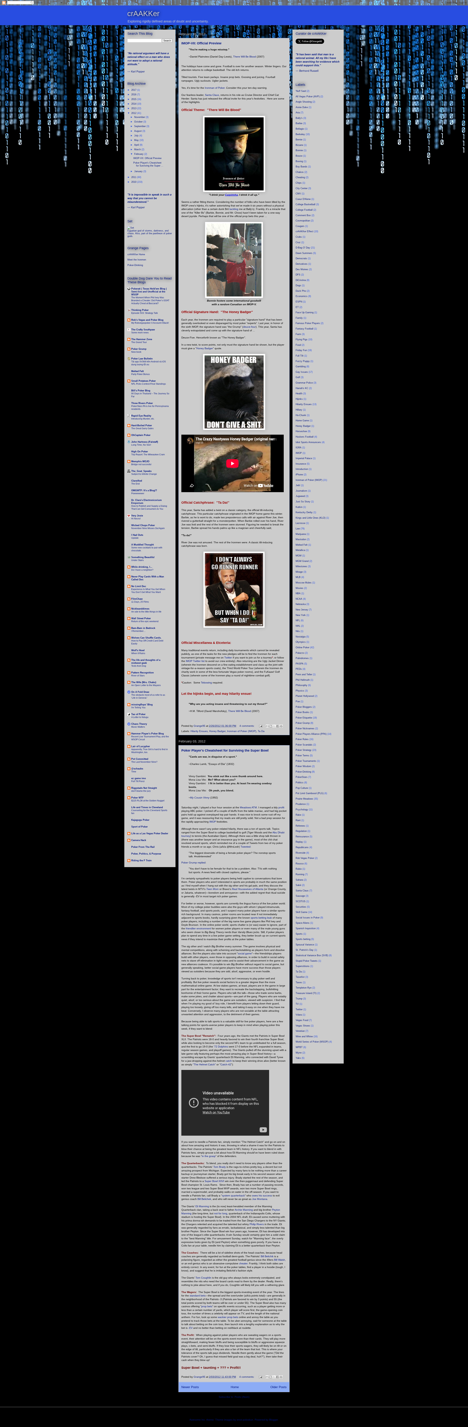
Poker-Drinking (135, 265)
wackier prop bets (228, 1317)
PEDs (299, 669)
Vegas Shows (303, 1025)
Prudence (301, 804)
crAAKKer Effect (304, 231)
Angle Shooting (304, 101)
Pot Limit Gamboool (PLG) (310, 793)
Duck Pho (301, 291)
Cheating (300, 177)
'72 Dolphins (221, 1046)
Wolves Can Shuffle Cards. (146, 637)
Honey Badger (204, 348)
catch (229, 1060)
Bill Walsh (279, 1259)
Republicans (302, 847)
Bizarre (299, 145)
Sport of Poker (139, 826)
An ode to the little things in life (146, 611)
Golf (298, 377)
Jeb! (298, 485)
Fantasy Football (304, 328)
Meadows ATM (248, 807)
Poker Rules (302, 739)
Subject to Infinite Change (144, 474)
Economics (301, 296)
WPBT (299, 1047)
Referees (300, 825)
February (139, 154)
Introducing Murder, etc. (142, 418)
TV (297, 1004)
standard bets (197, 1295)
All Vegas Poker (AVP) (308, 96)
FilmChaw (137, 598)
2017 (134, 90)
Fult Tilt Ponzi (138, 781)
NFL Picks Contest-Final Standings (148, 384)
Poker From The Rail (143, 847)
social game (245, 953)
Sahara (299, 879)
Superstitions (303, 966)
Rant (298, 820)
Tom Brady (219, 1166)
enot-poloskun (245, 1419)
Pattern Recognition (142, 672)
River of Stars (138, 675)
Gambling (301, 366)
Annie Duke (302, 107)
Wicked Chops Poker (143, 525)
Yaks (298, 1058)
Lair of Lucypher (140, 746)
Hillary (299, 409)
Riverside (300, 852)
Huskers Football (305, 436)
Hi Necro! (136, 518)
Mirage (299, 571)
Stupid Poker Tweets (307, 960)
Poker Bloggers (304, 707)
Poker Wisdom (303, 766)
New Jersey (302, 609)
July (136, 135)
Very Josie (137, 515)
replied (201, 862)
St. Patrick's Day (305, 950)
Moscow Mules (304, 582)
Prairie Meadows (304, 798)
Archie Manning (244, 1209)
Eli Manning (202, 1206)
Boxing (299, 161)
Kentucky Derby (304, 512)
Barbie (299, 123)
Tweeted (245, 846)
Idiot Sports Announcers (308, 442)
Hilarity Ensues (199, 731)
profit (281, 807)
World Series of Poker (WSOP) (312, 1041)
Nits (298, 631)
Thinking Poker (140, 310)
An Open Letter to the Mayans (146, 685)
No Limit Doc (138, 586)
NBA (298, 593)
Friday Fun (301, 350)
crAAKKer (143, 13)
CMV (298, 193)
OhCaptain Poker (140, 435)
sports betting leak (261, 917)
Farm (298, 334)
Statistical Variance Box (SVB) (312, 955)
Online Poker (302, 647)
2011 (134, 177)
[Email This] (267, 726)
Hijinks (299, 399)
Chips (299, 182)
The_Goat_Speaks (141, 471)
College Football (304, 209)
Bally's (299, 118)
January (138, 171)
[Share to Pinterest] (281, 726)
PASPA (299, 663)
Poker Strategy (304, 750)
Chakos (300, 172)
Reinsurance (302, 836)
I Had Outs (137, 535)
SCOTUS (300, 901)
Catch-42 (225, 1064)
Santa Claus (212, 94)
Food (298, 345)
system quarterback (233, 1195)
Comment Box (303, 215)
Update (135, 538)
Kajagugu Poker (140, 820)
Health (299, 393)
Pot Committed (139, 759)
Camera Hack (138, 840)
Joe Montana (259, 1199)
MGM (298, 555)
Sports (299, 933)
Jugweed (300, 496)
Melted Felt (137, 371)
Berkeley (300, 134)
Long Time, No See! (141, 445)
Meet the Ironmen (136, 259)
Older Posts (278, 1387)
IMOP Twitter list (195, 661)
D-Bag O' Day (303, 247)
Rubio (299, 868)
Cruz (298, 242)
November (140, 117)
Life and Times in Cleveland (147, 807)
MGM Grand (302, 561)
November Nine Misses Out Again (148, 528)
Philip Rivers (257, 1224)
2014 (134, 103)
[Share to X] (274, 726)
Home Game (302, 420)
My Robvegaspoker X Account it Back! (150, 323)
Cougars (300, 226)
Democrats (301, 258)
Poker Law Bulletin (142, 358)
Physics (300, 690)
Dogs (298, 285)
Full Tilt (299, 355)
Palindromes (302, 658)
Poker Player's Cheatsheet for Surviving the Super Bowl (225, 750)
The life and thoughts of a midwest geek (145, 661)
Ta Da (261, 731)
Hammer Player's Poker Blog (147, 733)
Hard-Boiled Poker (141, 425)
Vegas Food (302, 1020)
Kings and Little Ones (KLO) (310, 517)
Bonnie (299, 150)
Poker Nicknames (305, 728)
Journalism (301, 490)
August (138, 131)
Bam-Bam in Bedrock (143, 628)
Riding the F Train (141, 860)
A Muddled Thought (142, 544)
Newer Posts (190, 1387)
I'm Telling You (138, 707)
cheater (243, 1263)
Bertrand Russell (308, 70)
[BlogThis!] (271, 726)
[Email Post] (260, 725)
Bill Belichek (204, 1199)
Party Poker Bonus (140, 374)
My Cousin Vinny (200, 797)
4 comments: (247, 725)
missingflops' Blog (142, 704)
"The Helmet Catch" (204, 1064)
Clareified (136, 480)
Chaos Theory (139, 724)
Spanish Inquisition (306, 928)
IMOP (212, 821)
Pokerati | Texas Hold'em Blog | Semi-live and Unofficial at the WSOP (149, 291)
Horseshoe (301, 431)
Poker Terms (302, 755)
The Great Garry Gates (142, 428)
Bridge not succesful (141, 464)
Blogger (273, 1419)
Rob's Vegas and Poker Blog (147, 320)
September (140, 126)
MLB (298, 577)
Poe (298, 701)
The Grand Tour (139, 342)
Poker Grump (189, 862)
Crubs (299, 236)
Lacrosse (300, 523)
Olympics (301, 642)
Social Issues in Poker (308, 917)
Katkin (299, 507)
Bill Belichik (267, 1256)
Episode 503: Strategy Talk (144, 313)
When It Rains (138, 653)
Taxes (299, 982)
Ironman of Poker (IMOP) (241, 731)
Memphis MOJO (140, 461)
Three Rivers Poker (142, 403)
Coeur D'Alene (303, 199)
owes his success (262, 1195)
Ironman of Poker (215, 87)
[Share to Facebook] (278, 726)
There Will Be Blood (244, 56)
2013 (134, 108)
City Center (301, 188)
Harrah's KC (302, 388)
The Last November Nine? (144, 762)
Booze (299, 155)
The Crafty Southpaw (143, 329)
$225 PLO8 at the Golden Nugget (147, 800)
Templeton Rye (304, 987)
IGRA (298, 447)
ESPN (299, 301)
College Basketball (305, 204)
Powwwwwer (137, 493)
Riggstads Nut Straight (144, 788)
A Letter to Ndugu (139, 717)
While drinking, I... (141, 567)
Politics (299, 782)
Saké (298, 885)
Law (298, 528)
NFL (298, 620)
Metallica (300, 550)
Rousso (300, 863)
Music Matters (138, 727)
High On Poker (139, 451)
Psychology (302, 809)
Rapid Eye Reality (141, 415)
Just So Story (303, 501)
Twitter (228, 657)
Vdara (299, 1014)
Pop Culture (302, 788)
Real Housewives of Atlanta (247, 889)
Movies (299, 588)
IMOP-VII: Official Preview (201, 43)
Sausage (300, 895)
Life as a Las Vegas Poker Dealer (149, 833)
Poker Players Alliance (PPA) (311, 734)
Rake (298, 814)
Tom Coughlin (203, 1277)
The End (135, 483)
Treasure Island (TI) (306, 993)
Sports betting (303, 939)
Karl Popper (138, 71)
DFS (298, 274)
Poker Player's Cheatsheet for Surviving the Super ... (148, 164)
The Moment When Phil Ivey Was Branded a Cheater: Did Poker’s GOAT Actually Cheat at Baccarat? (150, 300)
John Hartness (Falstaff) (144, 441)
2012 (134, 113)
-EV (190, 1327)
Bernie (299, 139)
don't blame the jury (141, 791)
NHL (298, 626)
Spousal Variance (305, 944)
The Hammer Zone (141, 339)
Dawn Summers (304, 253)
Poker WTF (137, 797)
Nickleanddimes (140, 608)
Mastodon (301, 539)
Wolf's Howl (138, 650)
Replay (299, 841)
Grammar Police (304, 382)
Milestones (301, 566)
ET (297, 307)
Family (299, 318)
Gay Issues (302, 372)
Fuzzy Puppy (303, 361)
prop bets (206, 1306)
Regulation (301, 831)
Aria (298, 112)
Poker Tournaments (306, 761)
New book (136, 352)
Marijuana (301, 534)
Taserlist (300, 977)
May (136, 140)
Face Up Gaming (305, 312)
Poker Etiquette (304, 717)
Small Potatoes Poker (143, 381)
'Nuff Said (301, 91)
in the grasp (209, 1156)
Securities (301, 906)
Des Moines (302, 269)
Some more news (140, 332)
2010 (134, 182)
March (137, 149)
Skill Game (301, 912)
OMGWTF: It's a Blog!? (144, 490)
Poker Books (302, 712)
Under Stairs (137, 560)
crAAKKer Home (136, 254)
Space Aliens (303, 923)
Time (133, 771)
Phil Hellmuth (303, 680)
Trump (299, 998)
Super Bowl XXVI (214, 1181)
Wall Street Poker (141, 618)
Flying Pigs (301, 339)
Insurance (301, 463)
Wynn (299, 1052)
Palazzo (300, 653)
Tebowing (206, 682)
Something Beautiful (142, 557)
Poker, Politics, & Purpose (146, 853)
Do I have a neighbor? (142, 570)
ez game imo (138, 778)
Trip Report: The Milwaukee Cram (148, 454)
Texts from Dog (138, 666)
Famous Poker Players (308, 323)
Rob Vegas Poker (305, 858)
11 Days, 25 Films (140, 602)
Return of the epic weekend (144, 621)
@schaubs (137, 768)
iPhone (299, 474)
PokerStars (301, 777)
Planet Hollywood (305, 696)
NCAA (299, 598)
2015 (134, 99)
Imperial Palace (304, 458)
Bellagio (300, 128)
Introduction (302, 469)
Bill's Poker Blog (140, 390)
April (137, 144)
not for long (220, 1213)
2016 (134, 94)
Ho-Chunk (301, 415)
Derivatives (301, 264)
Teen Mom (212, 889)
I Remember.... (138, 631)
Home (235, 1387)
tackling (233, 209)
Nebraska (301, 604)
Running (300, 874)
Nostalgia (300, 636)
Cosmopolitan (303, 220)
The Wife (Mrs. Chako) (143, 682)
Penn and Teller (304, 674)
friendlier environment (198, 928)
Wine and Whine (304, 1036)
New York (301, 615)
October (138, 121)
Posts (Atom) (242, 1396)
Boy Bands (301, 166)
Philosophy (301, 685)
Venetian (300, 1031)
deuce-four (249, 326)
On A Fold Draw (140, 692)
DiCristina (301, 280)
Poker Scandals (304, 744)
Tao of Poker (138, 714)
